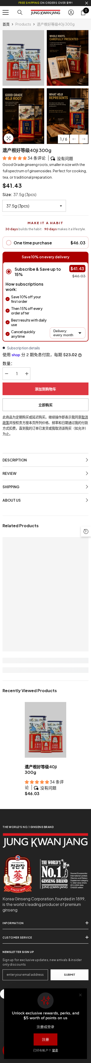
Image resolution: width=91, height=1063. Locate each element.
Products (23, 24)
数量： (9, 363)
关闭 (86, 3)
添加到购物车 (45, 389)
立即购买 (45, 404)
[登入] (71, 12)
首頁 (6, 24)
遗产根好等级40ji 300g (41, 769)
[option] (23, 87)
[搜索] (20, 12)
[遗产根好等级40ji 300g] (45, 730)
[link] (45, 660)
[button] (74, 139)
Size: (19, 194)
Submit (69, 974)
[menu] (6, 12)
